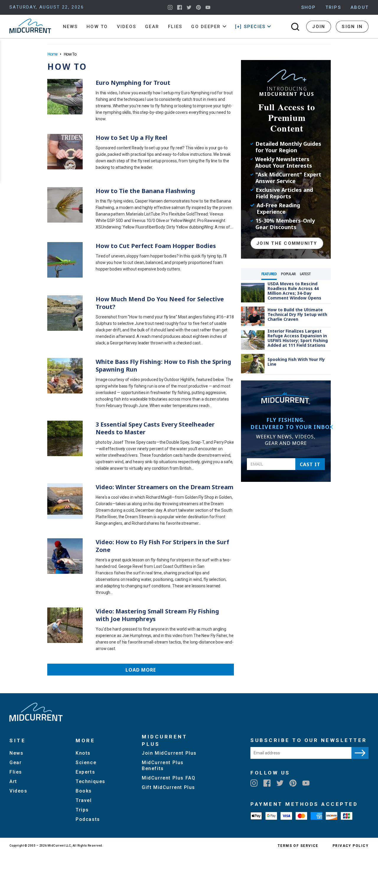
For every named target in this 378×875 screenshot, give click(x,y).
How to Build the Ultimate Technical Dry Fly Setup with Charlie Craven (297, 314)
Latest (305, 273)
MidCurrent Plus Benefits (163, 765)
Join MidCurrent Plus (169, 753)
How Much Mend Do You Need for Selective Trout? (160, 303)
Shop (308, 7)
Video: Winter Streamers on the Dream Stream (164, 487)
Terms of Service (298, 846)
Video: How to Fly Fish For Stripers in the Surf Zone (162, 546)
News (70, 26)
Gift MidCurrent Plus (168, 787)
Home (52, 54)
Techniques (90, 781)
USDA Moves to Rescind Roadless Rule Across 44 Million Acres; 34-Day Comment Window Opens (294, 291)
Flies (175, 26)
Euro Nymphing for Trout (133, 83)
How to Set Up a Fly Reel (131, 138)
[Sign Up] (360, 753)
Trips (333, 7)
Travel (84, 800)
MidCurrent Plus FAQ (168, 778)
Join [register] (318, 26)
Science (86, 762)
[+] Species (250, 26)
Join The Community (286, 243)
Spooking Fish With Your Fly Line (296, 362)
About (360, 7)
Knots (83, 753)
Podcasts (88, 819)
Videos (126, 26)
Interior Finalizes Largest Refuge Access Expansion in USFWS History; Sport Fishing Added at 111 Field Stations (298, 338)
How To (97, 26)
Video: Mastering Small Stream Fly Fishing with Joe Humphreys (157, 615)
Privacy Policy (351, 846)
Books (84, 791)
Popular (288, 273)
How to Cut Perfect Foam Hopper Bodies (156, 246)
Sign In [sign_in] (352, 26)
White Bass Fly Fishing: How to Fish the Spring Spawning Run (163, 365)
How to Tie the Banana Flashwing (145, 191)
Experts (85, 772)
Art (13, 781)
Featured (269, 273)
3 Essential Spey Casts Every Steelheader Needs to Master (155, 428)
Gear (152, 26)
